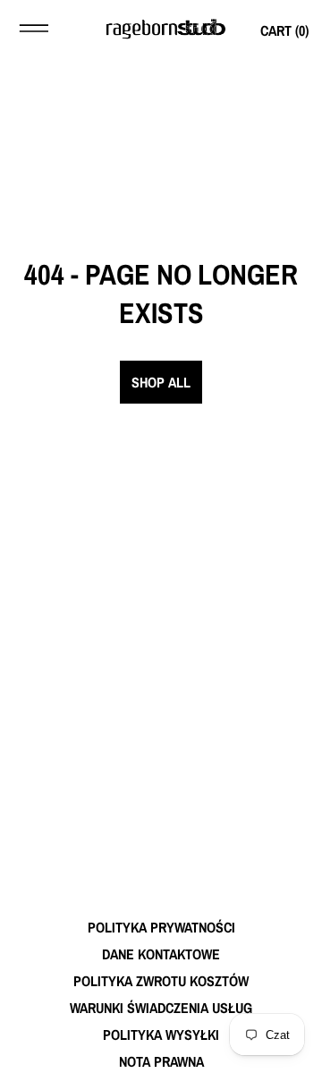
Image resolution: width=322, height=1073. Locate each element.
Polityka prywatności (161, 927)
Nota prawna (161, 1061)
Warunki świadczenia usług (161, 1008)
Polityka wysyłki (161, 1034)
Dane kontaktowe (161, 954)
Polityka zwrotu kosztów (161, 981)
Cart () (284, 30)
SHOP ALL (161, 382)
